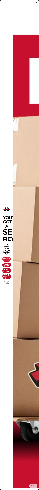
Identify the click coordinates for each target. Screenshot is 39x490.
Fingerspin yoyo (7, 271)
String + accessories (7, 276)
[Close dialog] (36, 2)
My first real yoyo (7, 259)
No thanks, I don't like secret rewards (6, 281)
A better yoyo (6, 265)
